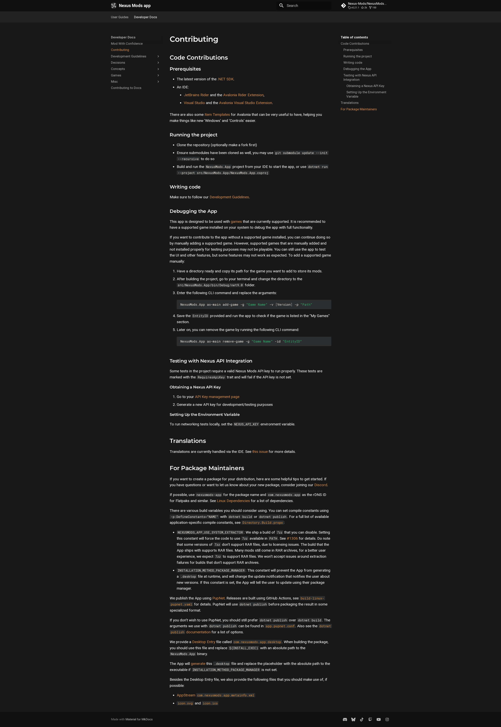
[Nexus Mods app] (113, 5)
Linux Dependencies (233, 501)
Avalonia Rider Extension (243, 95)
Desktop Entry (203, 642)
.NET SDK (225, 79)
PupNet (218, 598)
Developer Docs (145, 17)
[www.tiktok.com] (362, 719)
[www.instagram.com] (387, 719)
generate (198, 663)
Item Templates (217, 114)
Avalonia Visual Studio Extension (245, 103)
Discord (320, 485)
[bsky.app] (353, 719)
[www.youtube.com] (378, 719)
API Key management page (217, 396)
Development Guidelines (229, 197)
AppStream (186, 695)
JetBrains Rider (196, 95)
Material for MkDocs (139, 719)
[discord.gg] (345, 719)
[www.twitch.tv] (370, 719)
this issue (260, 451)
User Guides (119, 17)
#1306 (292, 538)
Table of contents (354, 37)
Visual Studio (194, 103)
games (236, 221)
